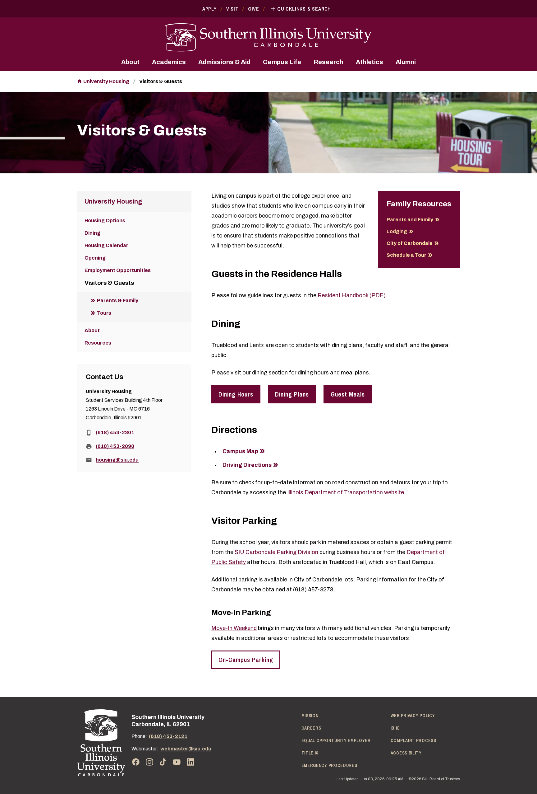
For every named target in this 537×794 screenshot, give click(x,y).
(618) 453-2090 (115, 446)
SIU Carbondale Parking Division (276, 552)
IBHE (395, 728)
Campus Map (240, 451)
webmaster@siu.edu (185, 748)
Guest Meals (348, 394)
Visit (232, 8)
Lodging (397, 231)
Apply (209, 8)
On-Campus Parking (245, 659)
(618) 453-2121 (168, 736)
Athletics (369, 62)
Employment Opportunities (118, 270)
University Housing (106, 81)
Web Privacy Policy (413, 715)
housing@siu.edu (117, 460)
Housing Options (105, 220)
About (130, 62)
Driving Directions (247, 465)
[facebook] (135, 762)
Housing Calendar (106, 245)
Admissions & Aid (224, 62)
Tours (104, 313)
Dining (92, 233)
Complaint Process (413, 740)
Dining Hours (235, 394)
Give (253, 8)
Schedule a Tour (406, 255)
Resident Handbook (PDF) (352, 295)
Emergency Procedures (329, 765)
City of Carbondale (410, 243)
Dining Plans (292, 394)
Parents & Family (117, 300)
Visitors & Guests (160, 81)
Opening (95, 258)
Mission (310, 715)
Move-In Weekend (234, 628)
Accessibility (406, 753)
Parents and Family (410, 219)
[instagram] (149, 762)
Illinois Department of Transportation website (345, 492)
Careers (311, 728)
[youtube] (176, 762)
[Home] (101, 742)
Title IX (310, 753)
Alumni (406, 62)
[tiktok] (163, 762)
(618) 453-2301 (115, 432)
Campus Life (282, 62)
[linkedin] (190, 762)
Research (328, 62)
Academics (169, 62)
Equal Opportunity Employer (336, 740)
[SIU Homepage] (268, 37)
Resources (98, 342)
